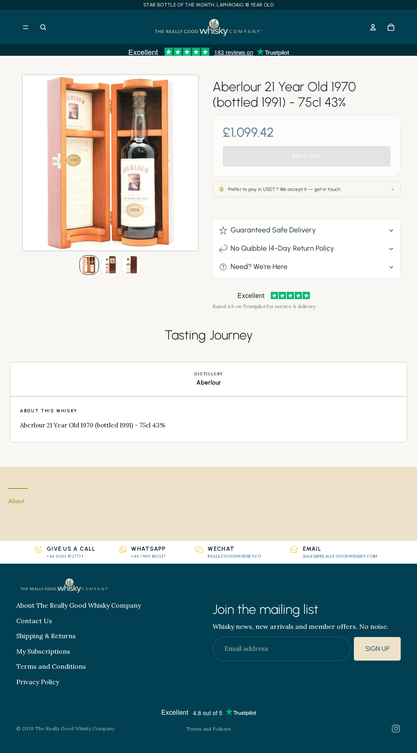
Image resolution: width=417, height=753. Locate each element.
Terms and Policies (209, 729)
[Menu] (25, 27)
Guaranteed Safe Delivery (273, 229)
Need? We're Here (259, 266)
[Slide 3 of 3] (131, 265)
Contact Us (34, 620)
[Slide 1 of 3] (89, 265)
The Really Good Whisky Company (74, 728)
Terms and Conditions (51, 666)
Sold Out (306, 156)
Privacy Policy (37, 681)
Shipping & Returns (46, 636)
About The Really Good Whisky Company (78, 605)
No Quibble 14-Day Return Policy (282, 248)
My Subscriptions (43, 651)
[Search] (43, 27)
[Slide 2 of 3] (110, 265)
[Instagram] (396, 728)
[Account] (373, 27)
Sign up (377, 648)
